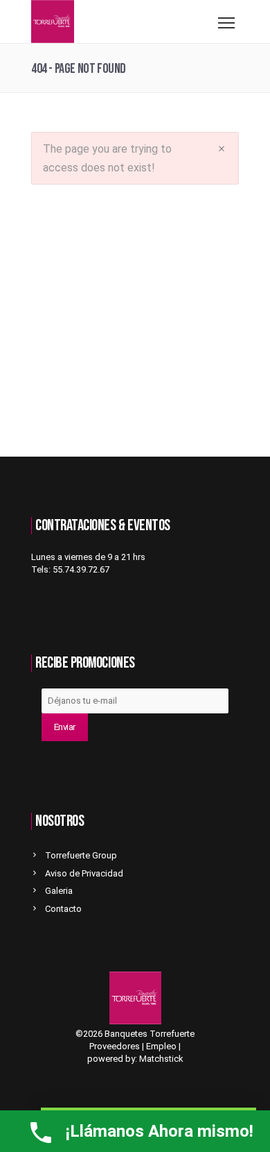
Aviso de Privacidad (84, 873)
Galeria (59, 891)
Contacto (63, 909)
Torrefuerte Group (81, 855)
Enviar (64, 727)
